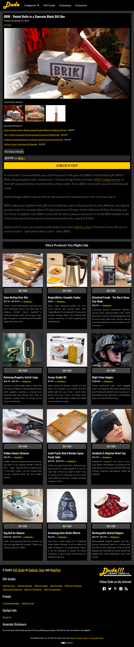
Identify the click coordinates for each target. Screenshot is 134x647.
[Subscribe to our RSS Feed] (126, 589)
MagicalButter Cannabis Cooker (64, 297)
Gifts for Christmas (73, 585)
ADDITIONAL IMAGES (13, 102)
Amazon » (27, 301)
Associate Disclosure (14, 624)
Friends (7, 596)
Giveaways (65, 5)
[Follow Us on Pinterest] (115, 589)
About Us (7, 617)
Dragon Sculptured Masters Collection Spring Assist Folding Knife (33, 139)
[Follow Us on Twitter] (110, 589)
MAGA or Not (27, 603)
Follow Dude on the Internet (115, 582)
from (21, 302)
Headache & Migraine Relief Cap (109, 453)
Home (73, 638)
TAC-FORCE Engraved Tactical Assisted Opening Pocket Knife (32, 135)
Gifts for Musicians (52, 589)
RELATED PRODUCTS (13, 126)
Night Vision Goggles (102, 377)
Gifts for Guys (9, 585)
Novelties (55, 569)
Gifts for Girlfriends (33, 589)
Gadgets (33, 569)
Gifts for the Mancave (12, 589)
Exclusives (81, 5)
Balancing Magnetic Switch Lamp (21, 377)
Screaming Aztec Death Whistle (64, 533)
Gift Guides (9, 579)
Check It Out (67, 165)
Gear (9, 25)
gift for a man (83, 227)
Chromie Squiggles (11, 603)
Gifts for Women (24, 585)
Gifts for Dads (56, 585)
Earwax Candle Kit (57, 377)
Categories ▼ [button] (31, 5)
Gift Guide (49, 5)
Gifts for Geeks (41, 585)
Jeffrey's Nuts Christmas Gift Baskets (20, 144)
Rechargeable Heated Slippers (108, 533)
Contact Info (10, 610)
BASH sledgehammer (108, 179)
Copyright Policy (97, 638)
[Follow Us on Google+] (121, 589)
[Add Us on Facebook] (104, 589)
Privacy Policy (83, 638)
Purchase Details (14, 151)
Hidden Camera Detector (16, 453)
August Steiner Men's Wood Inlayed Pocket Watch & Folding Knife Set (35, 130)
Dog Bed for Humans (14, 533)
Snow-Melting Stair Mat (16, 297)
